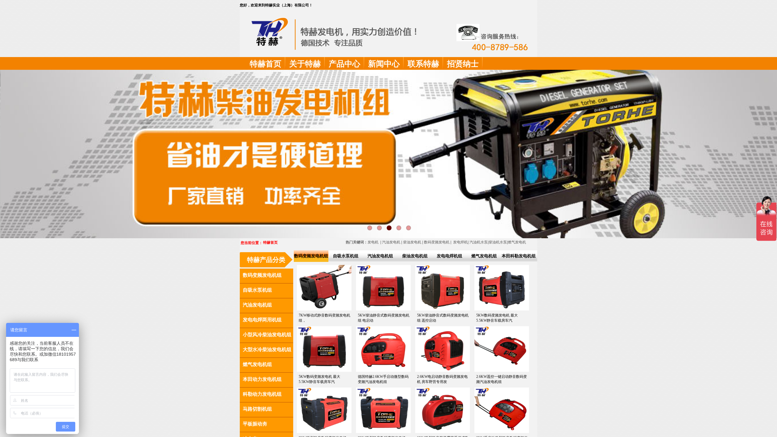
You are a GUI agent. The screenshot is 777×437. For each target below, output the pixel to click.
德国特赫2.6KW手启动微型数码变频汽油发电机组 (383, 379)
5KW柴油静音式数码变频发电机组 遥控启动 (443, 318)
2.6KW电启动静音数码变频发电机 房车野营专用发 (442, 379)
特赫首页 (265, 63)
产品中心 (344, 63)
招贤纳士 (463, 63)
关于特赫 (305, 63)
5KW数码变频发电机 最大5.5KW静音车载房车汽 (497, 318)
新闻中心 (384, 63)
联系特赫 (423, 63)
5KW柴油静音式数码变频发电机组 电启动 (383, 318)
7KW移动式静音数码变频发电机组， (324, 318)
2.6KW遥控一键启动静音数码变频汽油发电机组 (501, 379)
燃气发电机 (517, 242)
